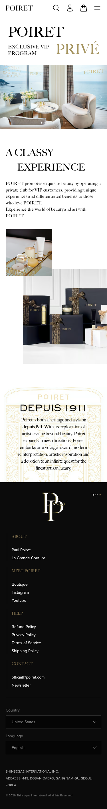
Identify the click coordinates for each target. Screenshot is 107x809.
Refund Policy (24, 627)
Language (14, 736)
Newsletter (21, 685)
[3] (53, 123)
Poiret (19, 8)
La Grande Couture (28, 558)
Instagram (20, 592)
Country (13, 710)
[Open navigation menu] (97, 8)
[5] (65, 123)
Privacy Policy (24, 635)
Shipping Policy (25, 651)
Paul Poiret (21, 550)
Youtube (19, 600)
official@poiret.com (28, 677)
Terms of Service (26, 643)
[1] (42, 123)
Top (94, 495)
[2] (48, 123)
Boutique (20, 584)
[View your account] (70, 8)
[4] (59, 123)
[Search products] (56, 8)
